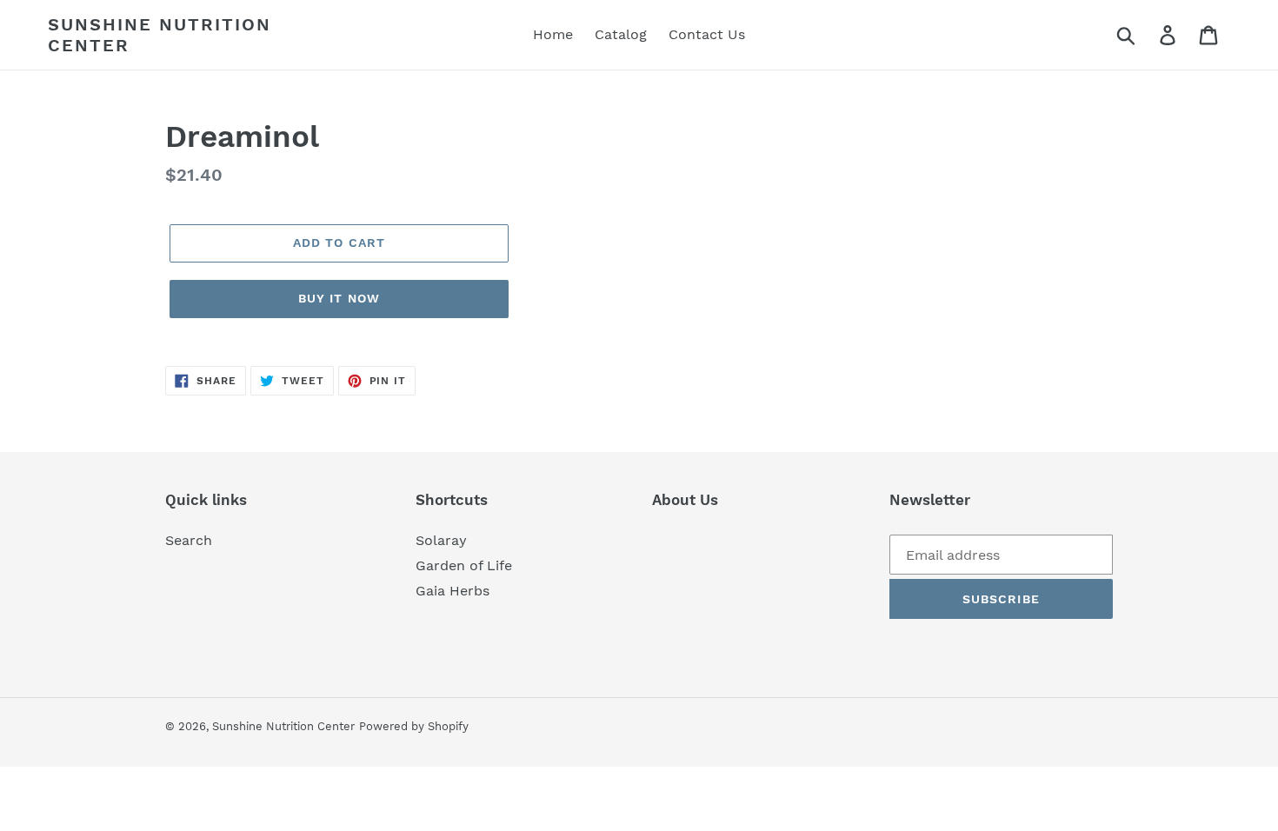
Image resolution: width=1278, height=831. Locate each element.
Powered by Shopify (414, 726)
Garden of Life (464, 565)
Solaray (441, 540)
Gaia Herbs (452, 590)
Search (188, 540)
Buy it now (339, 298)
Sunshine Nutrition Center (159, 35)
